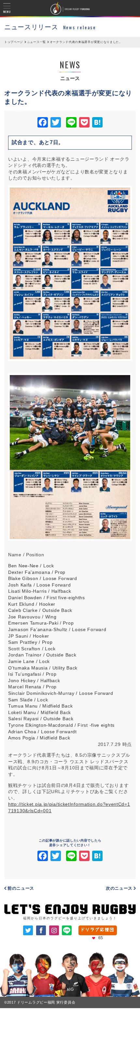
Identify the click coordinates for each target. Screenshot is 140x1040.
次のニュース (119, 888)
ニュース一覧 (36, 42)
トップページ (13, 42)
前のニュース (20, 888)
